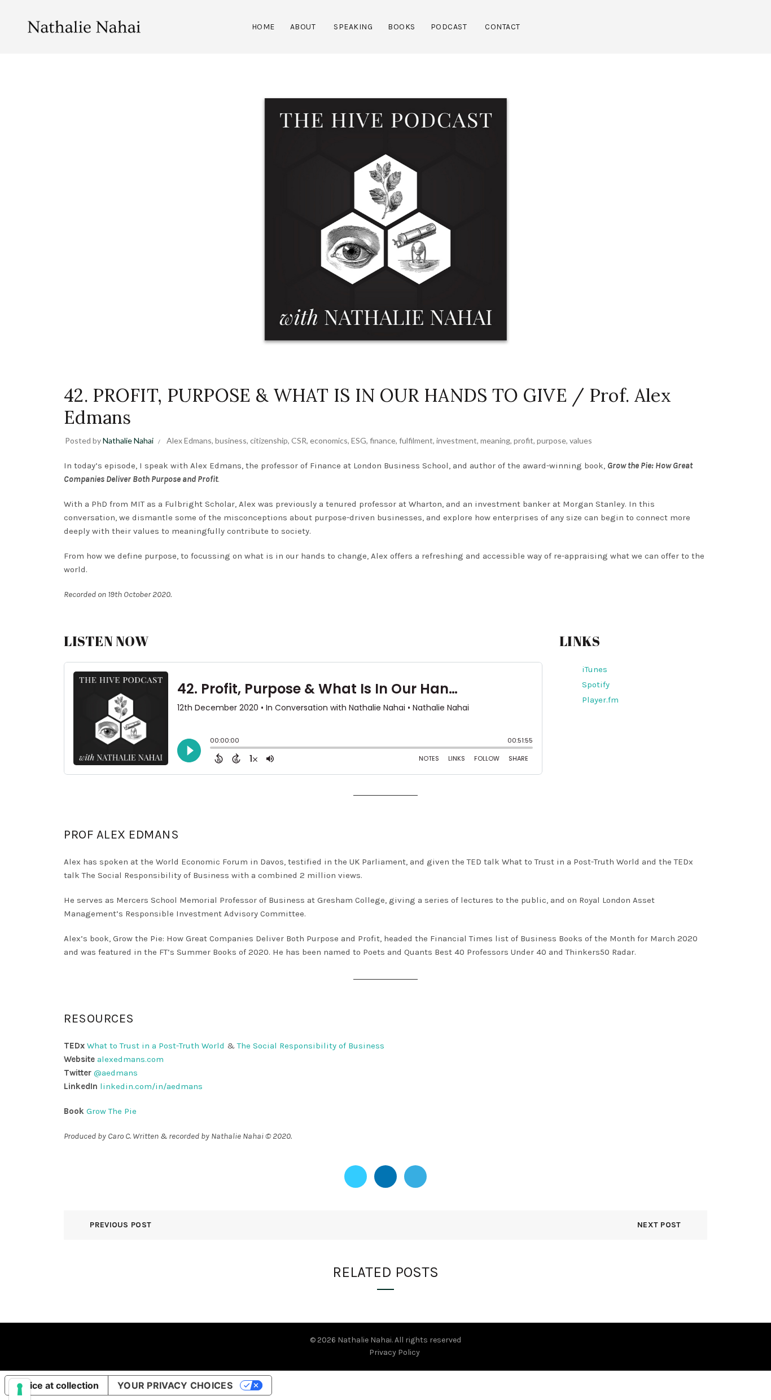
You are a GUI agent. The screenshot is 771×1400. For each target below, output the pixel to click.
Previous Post (120, 1225)
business (231, 440)
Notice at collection (56, 1385)
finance (383, 440)
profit (523, 440)
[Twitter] (355, 1176)
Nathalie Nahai (365, 1340)
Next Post (659, 1225)
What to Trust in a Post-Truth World (156, 1046)
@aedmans (116, 1073)
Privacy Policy (394, 1352)
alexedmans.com (130, 1059)
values (581, 440)
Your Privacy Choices (175, 1385)
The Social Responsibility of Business (310, 1046)
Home (263, 27)
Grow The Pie (111, 1111)
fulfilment (416, 440)
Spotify (596, 684)
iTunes (594, 669)
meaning (495, 440)
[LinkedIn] (385, 1176)
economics (329, 440)
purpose (551, 440)
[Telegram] (415, 1176)
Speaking (353, 27)
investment (456, 440)
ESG (358, 440)
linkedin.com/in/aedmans (151, 1086)
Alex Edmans (189, 440)
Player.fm (600, 700)
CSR (298, 440)
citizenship (269, 440)
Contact (502, 27)
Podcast (449, 27)
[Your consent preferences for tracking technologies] (19, 1389)
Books (401, 27)
